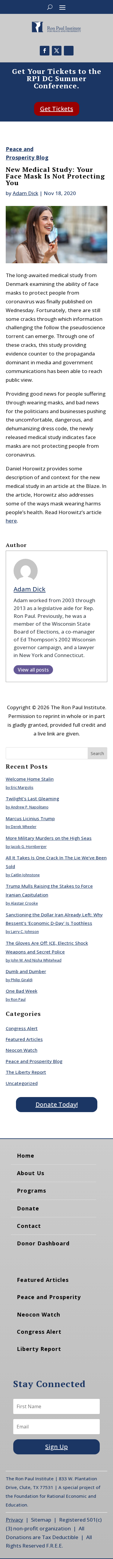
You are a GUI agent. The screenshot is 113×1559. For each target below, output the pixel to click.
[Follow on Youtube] (69, 50)
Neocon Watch (21, 1050)
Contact (29, 1225)
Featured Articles (24, 1039)
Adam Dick (25, 193)
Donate (28, 1208)
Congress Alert (22, 1028)
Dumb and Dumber (26, 971)
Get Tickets (56, 109)
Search (97, 753)
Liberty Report (39, 1348)
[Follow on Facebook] (44, 50)
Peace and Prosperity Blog (34, 1061)
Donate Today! (57, 1104)
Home (25, 1155)
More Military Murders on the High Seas (49, 838)
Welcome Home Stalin (30, 779)
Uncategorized (22, 1083)
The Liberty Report (26, 1072)
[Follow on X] (56, 50)
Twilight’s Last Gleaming (32, 798)
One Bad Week (21, 991)
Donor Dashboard (43, 1243)
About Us (30, 1173)
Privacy (14, 1519)
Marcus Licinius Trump (30, 818)
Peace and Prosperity (49, 1297)
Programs (31, 1190)
